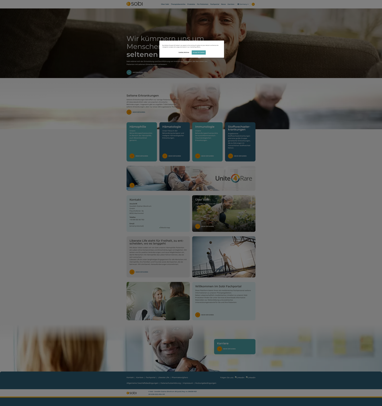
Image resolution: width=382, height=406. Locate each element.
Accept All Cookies (199, 52)
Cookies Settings (184, 52)
